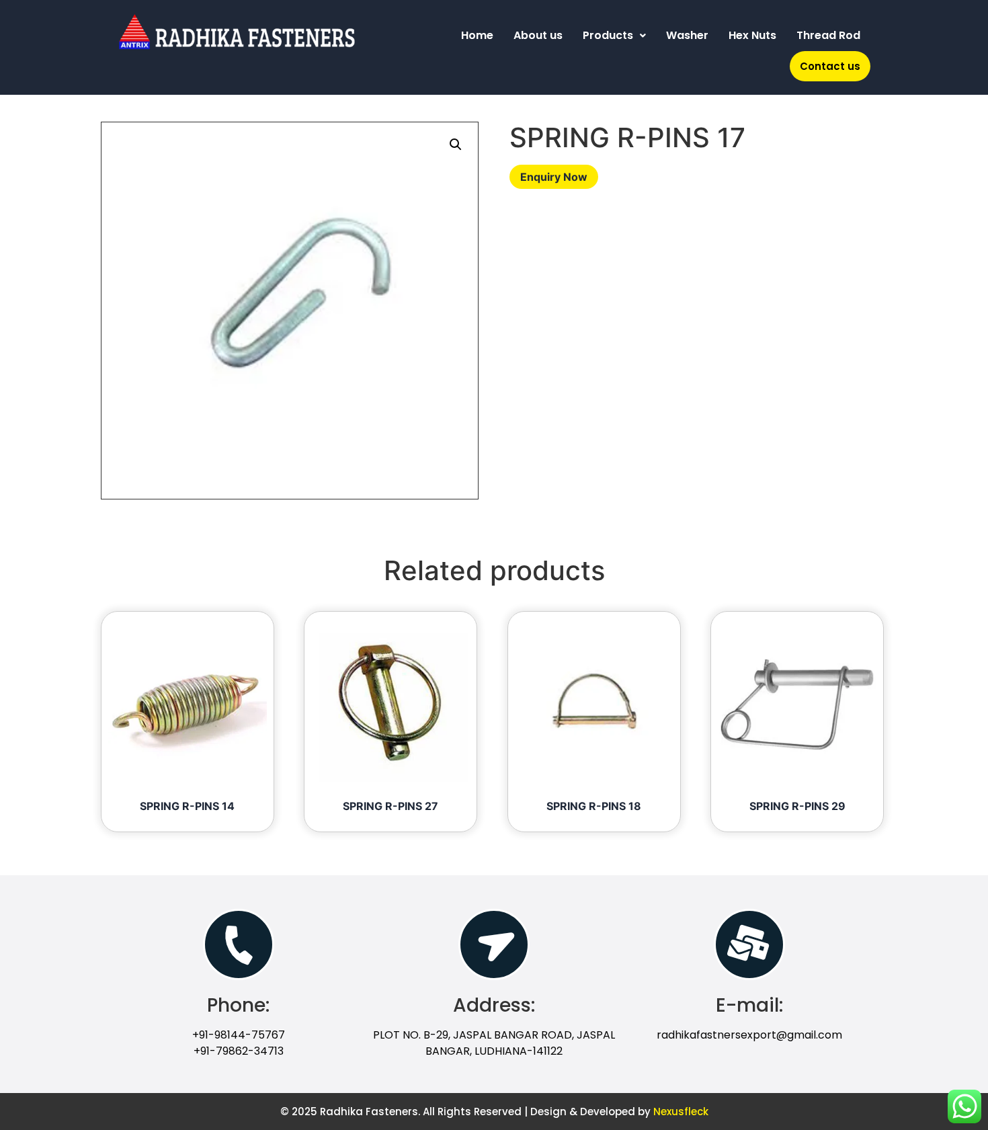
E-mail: (749, 1005)
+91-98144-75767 (238, 1035)
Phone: (238, 1005)
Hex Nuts (752, 35)
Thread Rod (828, 35)
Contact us (830, 66)
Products (608, 35)
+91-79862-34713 (239, 1051)
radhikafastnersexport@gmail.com (749, 1035)
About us (538, 35)
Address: (494, 1005)
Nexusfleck (680, 1111)
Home (477, 35)
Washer (687, 35)
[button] (456, 144)
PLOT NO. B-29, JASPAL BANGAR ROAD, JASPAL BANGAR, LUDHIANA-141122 (494, 1043)
